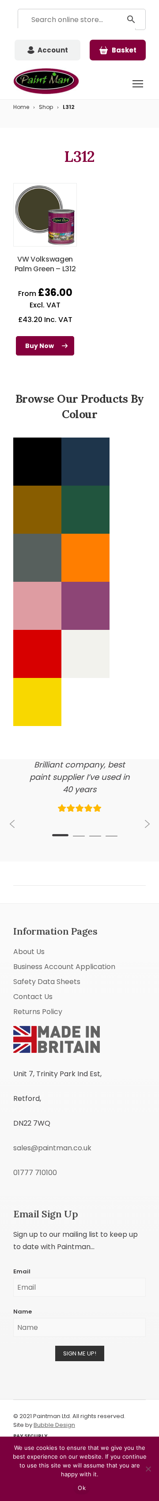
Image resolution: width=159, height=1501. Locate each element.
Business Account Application (64, 967)
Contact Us (33, 997)
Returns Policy (37, 1012)
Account (53, 50)
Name (22, 1311)
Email (21, 1271)
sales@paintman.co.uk (52, 1148)
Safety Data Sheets (46, 982)
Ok (82, 1487)
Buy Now (39, 345)
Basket (124, 50)
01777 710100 (35, 1173)
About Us (29, 952)
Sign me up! (79, 1353)
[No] (148, 1468)
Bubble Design (54, 1425)
